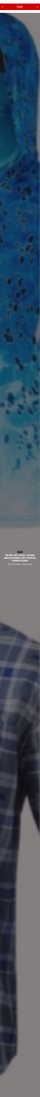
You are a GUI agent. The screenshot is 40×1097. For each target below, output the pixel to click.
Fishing (20, 551)
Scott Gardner (15, 564)
